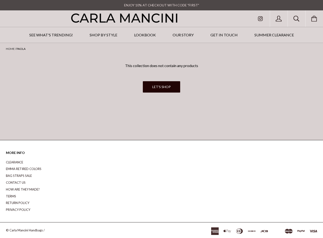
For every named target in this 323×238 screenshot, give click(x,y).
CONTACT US (16, 182)
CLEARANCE (14, 162)
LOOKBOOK (145, 35)
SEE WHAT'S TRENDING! (51, 35)
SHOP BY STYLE (103, 35)
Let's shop (161, 87)
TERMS (11, 196)
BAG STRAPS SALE (19, 176)
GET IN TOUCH (224, 35)
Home (10, 49)
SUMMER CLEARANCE (274, 35)
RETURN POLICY (17, 203)
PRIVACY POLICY (18, 210)
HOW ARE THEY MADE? (23, 189)
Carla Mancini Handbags (26, 230)
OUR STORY (183, 35)
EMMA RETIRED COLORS (23, 169)
